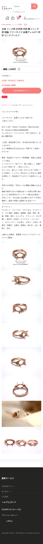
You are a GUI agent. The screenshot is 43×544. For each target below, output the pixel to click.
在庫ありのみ (20, 12)
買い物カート (6, 491)
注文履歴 (5, 497)
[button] (5, 52)
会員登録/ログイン (8, 486)
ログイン (5, 105)
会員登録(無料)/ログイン (21, 90)
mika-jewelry (6, 24)
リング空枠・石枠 (20, 24)
